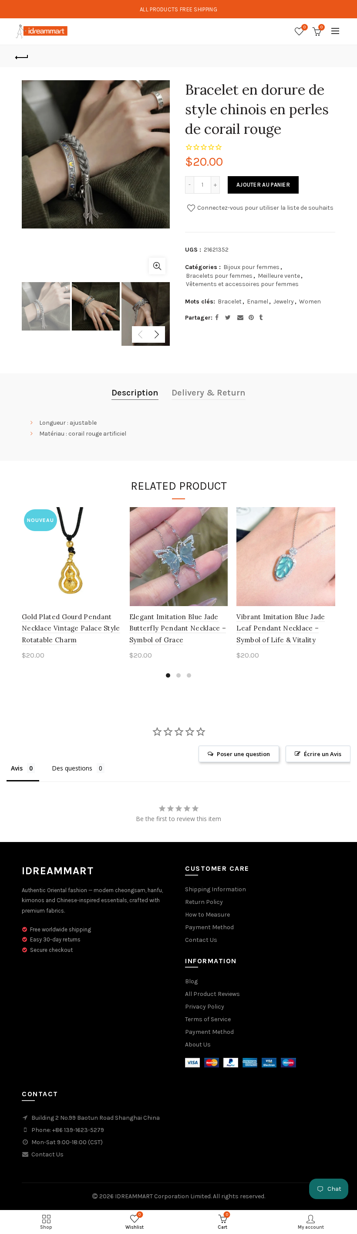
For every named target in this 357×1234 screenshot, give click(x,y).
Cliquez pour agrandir (157, 266)
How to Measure (207, 914)
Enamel (257, 301)
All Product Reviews (212, 994)
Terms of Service (208, 1019)
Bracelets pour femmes (219, 276)
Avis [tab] (17, 768)
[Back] (22, 56)
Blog (191, 981)
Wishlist (304, 27)
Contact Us (201, 940)
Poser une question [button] (243, 754)
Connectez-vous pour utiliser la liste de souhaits (264, 207)
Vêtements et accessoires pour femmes (242, 284)
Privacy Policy (204, 1006)
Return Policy (204, 902)
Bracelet (230, 301)
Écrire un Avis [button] (322, 754)
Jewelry (283, 301)
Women (310, 301)
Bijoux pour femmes (251, 267)
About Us (198, 1044)
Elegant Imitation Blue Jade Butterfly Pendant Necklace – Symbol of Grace (177, 628)
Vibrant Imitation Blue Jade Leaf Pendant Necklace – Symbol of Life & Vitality (280, 628)
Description (134, 393)
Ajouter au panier (263, 184)
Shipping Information (215, 889)
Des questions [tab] (72, 768)
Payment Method (209, 927)
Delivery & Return (209, 393)
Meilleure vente (279, 276)
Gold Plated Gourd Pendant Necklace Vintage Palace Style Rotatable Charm (71, 628)
